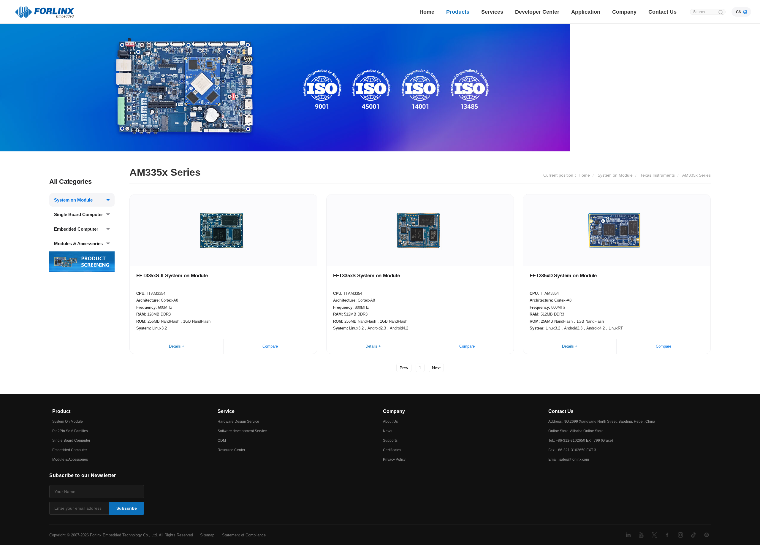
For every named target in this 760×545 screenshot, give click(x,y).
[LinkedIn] (628, 535)
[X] (654, 535)
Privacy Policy (394, 459)
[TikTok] (693, 535)
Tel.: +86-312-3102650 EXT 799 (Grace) (580, 440)
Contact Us (662, 12)
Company (624, 12)
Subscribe (126, 508)
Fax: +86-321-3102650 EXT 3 (572, 450)
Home (426, 12)
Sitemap (207, 535)
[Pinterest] (706, 535)
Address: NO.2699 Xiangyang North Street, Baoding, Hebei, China (601, 421)
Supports (390, 440)
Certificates (392, 450)
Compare (270, 346)
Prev (404, 367)
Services (492, 12)
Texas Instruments (657, 175)
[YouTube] (641, 535)
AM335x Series (696, 175)
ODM (222, 440)
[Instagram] (680, 535)
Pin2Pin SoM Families (70, 431)
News (387, 431)
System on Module (73, 199)
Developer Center (537, 12)
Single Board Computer (78, 214)
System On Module (67, 421)
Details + (176, 346)
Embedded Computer (76, 229)
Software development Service (242, 431)
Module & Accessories (70, 459)
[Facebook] (667, 535)
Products (457, 12)
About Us (390, 421)
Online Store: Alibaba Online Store (576, 431)
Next (436, 367)
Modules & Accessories (78, 243)
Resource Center (231, 450)
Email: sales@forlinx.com (568, 459)
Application (585, 12)
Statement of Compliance (244, 535)
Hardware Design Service (238, 421)
